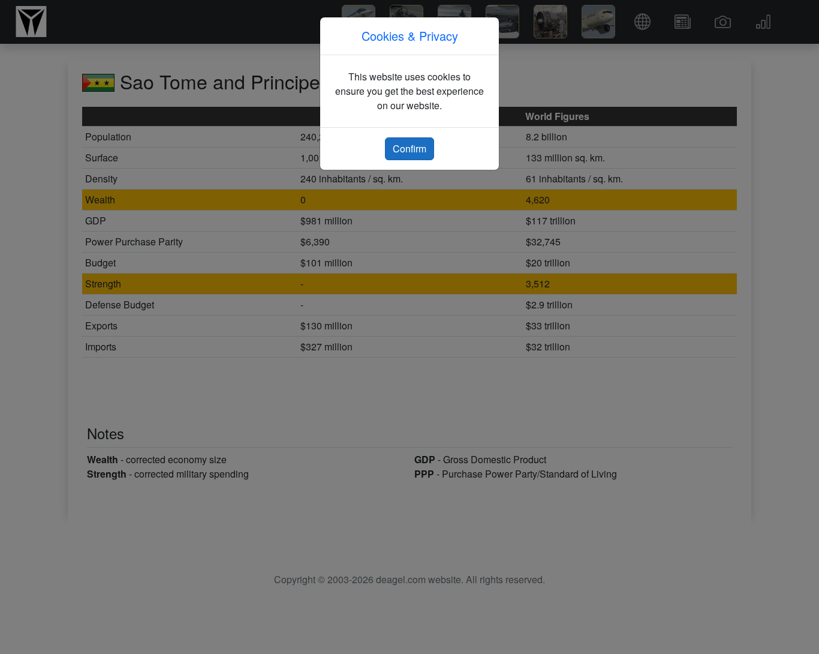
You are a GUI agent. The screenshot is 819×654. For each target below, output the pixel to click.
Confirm (409, 148)
